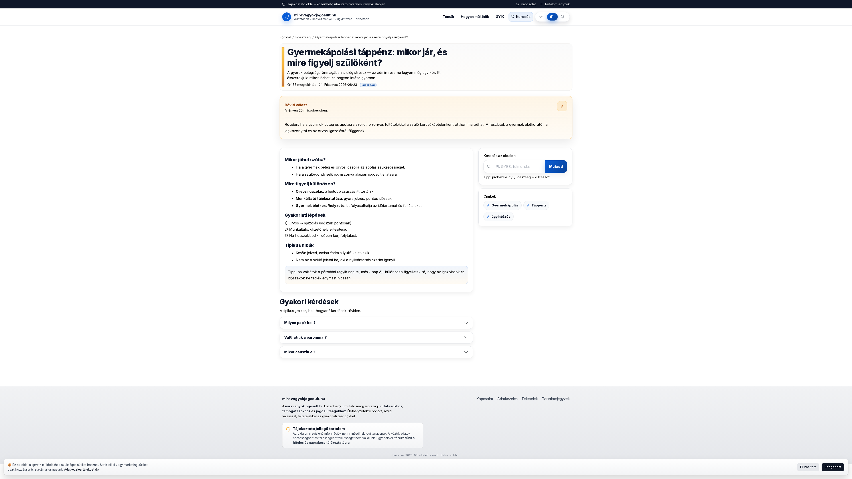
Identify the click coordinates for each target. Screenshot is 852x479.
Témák (448, 17)
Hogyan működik (475, 17)
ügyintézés (501, 217)
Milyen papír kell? (300, 322)
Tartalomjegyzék (556, 4)
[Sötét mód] (563, 17)
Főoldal (285, 37)
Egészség (303, 37)
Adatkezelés (507, 399)
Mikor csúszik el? (300, 352)
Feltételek (530, 399)
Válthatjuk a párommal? (305, 337)
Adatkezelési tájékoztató (81, 469)
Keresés (523, 17)
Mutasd (556, 166)
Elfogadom (833, 467)
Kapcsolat (528, 4)
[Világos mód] (541, 17)
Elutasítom (808, 467)
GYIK (500, 17)
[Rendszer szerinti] (552, 17)
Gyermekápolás (505, 205)
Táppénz (538, 205)
